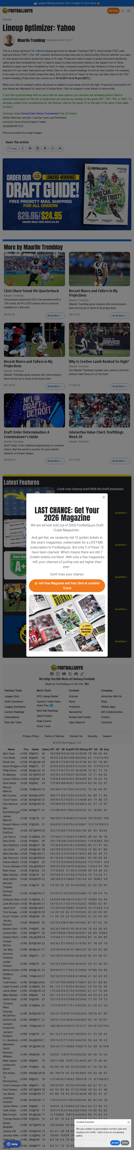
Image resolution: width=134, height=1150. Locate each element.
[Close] (128, 1122)
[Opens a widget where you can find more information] (12, 1144)
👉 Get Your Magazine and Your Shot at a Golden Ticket (67, 585)
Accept (115, 1142)
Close (125, 1142)
